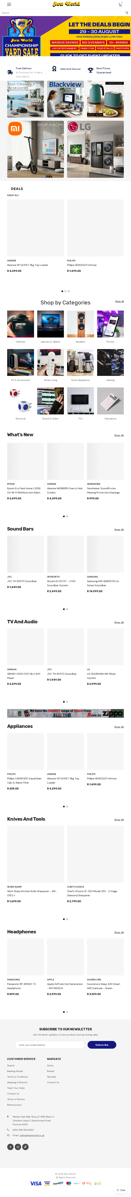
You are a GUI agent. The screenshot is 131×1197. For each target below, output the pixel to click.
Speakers (80, 341)
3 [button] (68, 291)
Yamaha (12, 669)
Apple (50, 979)
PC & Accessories (20, 380)
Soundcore (94, 979)
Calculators (110, 418)
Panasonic (13, 979)
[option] (36, 240)
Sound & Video (50, 418)
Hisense (11, 260)
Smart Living (50, 380)
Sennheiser (93, 483)
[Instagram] (18, 1147)
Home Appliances (80, 380)
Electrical (20, 418)
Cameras (20, 341)
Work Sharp (14, 886)
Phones (110, 341)
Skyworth (53, 576)
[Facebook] (10, 1147)
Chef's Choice (75, 886)
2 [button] (65, 291)
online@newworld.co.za (31, 1135)
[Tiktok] (25, 1147)
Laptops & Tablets (50, 341)
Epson (11, 483)
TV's (80, 418)
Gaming (110, 380)
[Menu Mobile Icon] (9, 4)
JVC (9, 576)
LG (88, 669)
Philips (71, 260)
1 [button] (62, 291)
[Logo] (66, 4)
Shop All (13, 195)
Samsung (92, 576)
